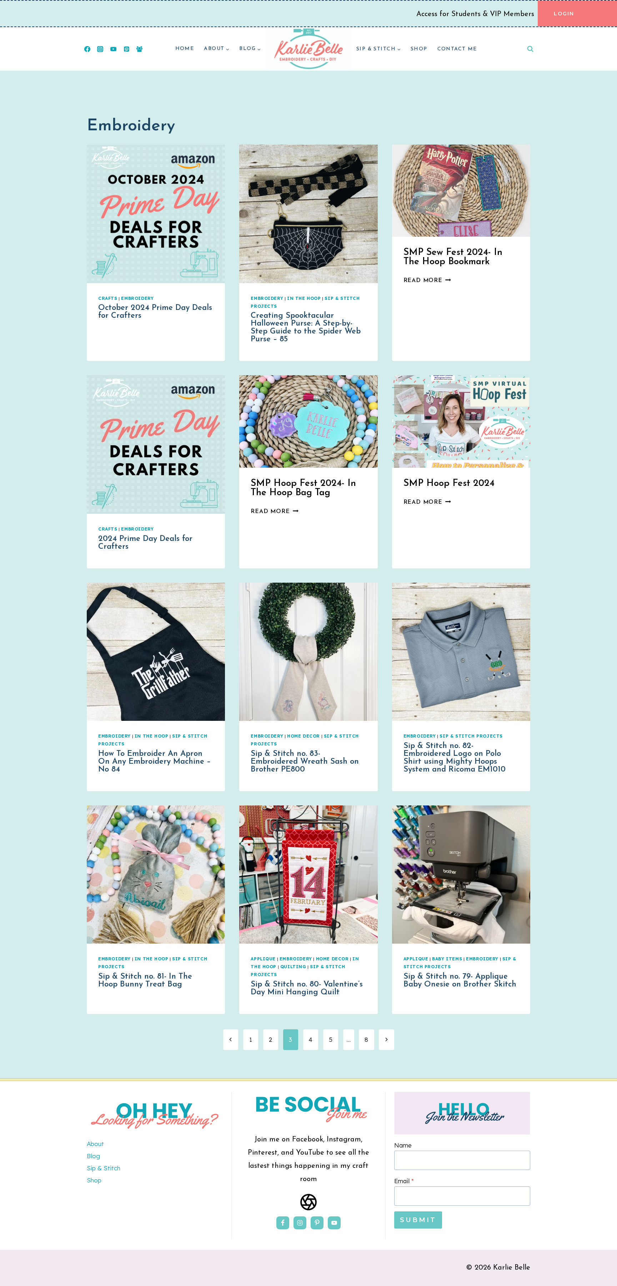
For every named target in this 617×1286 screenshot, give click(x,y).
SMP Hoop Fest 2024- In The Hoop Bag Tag (303, 488)
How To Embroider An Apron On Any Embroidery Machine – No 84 (154, 762)
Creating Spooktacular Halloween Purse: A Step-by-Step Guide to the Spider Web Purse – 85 (306, 327)
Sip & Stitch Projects (471, 736)
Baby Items (447, 958)
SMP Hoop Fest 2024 (449, 483)
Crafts (107, 298)
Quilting (293, 966)
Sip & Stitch (103, 1168)
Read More (427, 280)
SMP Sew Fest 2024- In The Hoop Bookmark (452, 257)
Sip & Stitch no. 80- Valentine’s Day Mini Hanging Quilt (307, 988)
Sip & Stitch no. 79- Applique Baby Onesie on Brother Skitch (459, 981)
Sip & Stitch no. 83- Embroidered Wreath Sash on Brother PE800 (305, 762)
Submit (418, 1220)
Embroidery (137, 298)
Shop (419, 49)
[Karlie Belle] (308, 48)
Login (564, 13)
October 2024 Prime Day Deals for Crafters (155, 312)
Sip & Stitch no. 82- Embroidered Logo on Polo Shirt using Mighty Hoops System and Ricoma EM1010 (454, 758)
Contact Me (457, 49)
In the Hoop (304, 298)
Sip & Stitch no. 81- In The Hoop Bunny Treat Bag (145, 981)
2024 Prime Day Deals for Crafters (145, 543)
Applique (263, 958)
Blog (93, 1156)
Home (184, 48)
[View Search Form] (530, 49)
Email (404, 1181)
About (95, 1143)
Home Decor (303, 736)
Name (403, 1145)
